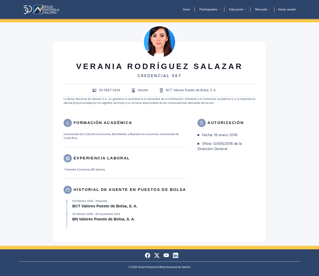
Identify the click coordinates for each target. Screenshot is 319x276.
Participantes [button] (208, 9)
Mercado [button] (261, 9)
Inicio (186, 9)
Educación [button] (236, 9)
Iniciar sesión (287, 9)
